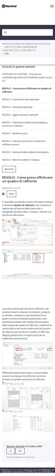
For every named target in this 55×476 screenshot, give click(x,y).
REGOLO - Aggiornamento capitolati (20, 114)
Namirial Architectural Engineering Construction (26, 43)
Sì (10, 451)
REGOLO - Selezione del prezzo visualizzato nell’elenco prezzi (23, 143)
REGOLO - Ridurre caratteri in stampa (20, 159)
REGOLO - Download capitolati (17, 107)
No (20, 451)
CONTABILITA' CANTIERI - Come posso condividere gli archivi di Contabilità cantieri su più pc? (27, 77)
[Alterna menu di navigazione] (52, 6)
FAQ (7, 53)
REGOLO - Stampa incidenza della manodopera (25, 152)
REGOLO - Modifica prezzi (15, 133)
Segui (11, 194)
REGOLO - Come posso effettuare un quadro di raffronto (26, 90)
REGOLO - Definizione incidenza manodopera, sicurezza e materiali (25, 124)
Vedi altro (9, 169)
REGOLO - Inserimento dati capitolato (21, 99)
